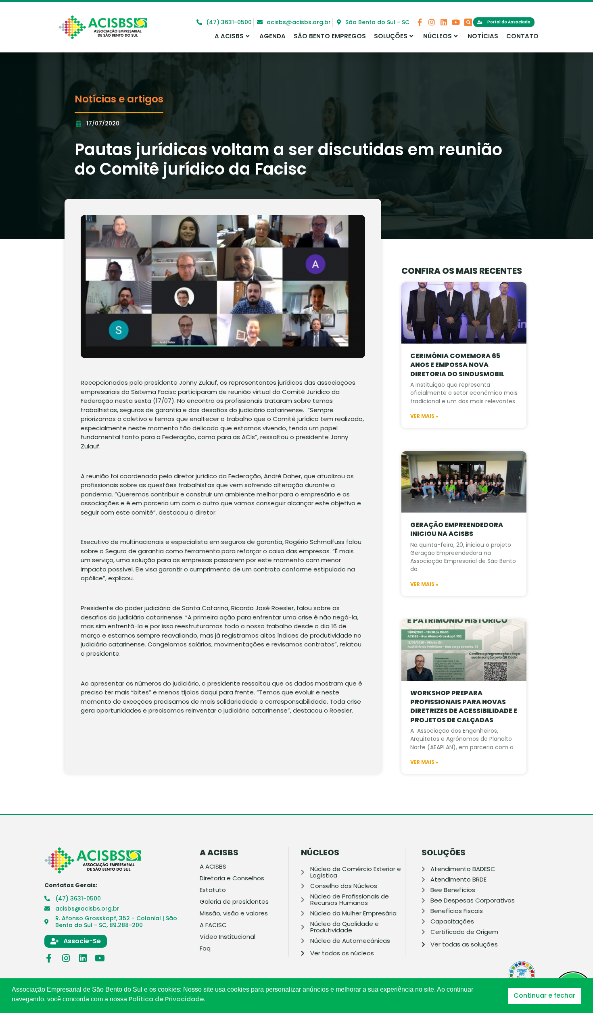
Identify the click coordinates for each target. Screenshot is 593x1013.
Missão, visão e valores (234, 913)
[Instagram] (431, 22)
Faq (205, 948)
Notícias (483, 36)
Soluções (390, 36)
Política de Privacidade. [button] (167, 999)
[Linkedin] (443, 22)
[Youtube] (455, 22)
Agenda (272, 36)
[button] (468, 22)
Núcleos (437, 36)
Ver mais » (424, 416)
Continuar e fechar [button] (544, 995)
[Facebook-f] (419, 22)
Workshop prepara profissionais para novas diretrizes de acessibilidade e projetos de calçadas (463, 706)
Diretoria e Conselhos (232, 878)
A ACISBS (229, 36)
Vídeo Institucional (227, 937)
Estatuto (213, 890)
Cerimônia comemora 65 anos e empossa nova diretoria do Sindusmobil (457, 365)
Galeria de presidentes (234, 902)
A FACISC (213, 925)
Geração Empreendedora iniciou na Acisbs (456, 529)
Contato (522, 36)
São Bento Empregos (330, 36)
